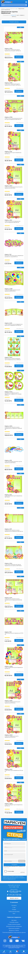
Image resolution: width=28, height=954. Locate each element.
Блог (14, 913)
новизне (12, 15)
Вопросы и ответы (14, 930)
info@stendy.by (6, 867)
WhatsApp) (15, 892)
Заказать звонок (14, 898)
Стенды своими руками (14, 924)
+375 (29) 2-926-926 (14, 891)
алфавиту (22, 15)
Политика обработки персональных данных (14, 932)
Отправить (14, 864)
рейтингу (14, 16)
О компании (14, 902)
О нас (14, 907)
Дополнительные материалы (14, 926)
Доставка (14, 920)
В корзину (19, 57)
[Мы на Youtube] (17, 941)
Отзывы (14, 909)
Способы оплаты (14, 922)
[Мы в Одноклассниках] (11, 941)
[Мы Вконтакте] (23, 941)
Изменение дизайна (14, 928)
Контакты (14, 905)
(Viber (11, 892)
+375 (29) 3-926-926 (15, 895)
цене (18, 15)
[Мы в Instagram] (5, 941)
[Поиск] (26, 5)
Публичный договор (14, 911)
